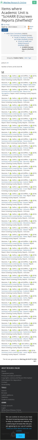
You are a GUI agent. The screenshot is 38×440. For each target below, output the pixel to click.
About (3, 371)
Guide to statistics (7, 399)
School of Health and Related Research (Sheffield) (24, 43)
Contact (4, 382)
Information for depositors (11, 380)
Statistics (4, 397)
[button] (4, 30)
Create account (6, 406)
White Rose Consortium (13, 33)
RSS (30, 28)
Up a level (6, 25)
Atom (31, 26)
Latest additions (7, 395)
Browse (4, 393)
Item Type (28, 58)
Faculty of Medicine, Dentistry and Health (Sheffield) (23, 38)
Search (3, 391)
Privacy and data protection (11, 376)
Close (20, 436)
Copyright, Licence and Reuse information (16, 378)
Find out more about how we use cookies (18, 429)
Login (3, 408)
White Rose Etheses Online (11, 410)
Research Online (15, 2)
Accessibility (5, 384)
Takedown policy (7, 373)
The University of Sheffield (18, 35)
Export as (4, 27)
